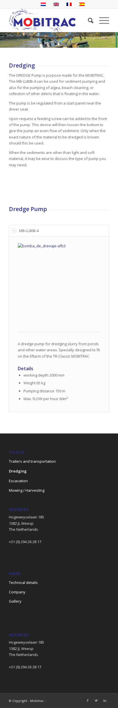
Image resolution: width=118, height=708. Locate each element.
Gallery (15, 601)
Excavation (18, 480)
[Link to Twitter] (96, 700)
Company (17, 592)
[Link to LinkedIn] (105, 700)
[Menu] (101, 20)
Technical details (23, 582)
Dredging (18, 471)
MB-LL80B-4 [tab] (29, 230)
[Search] (87, 20)
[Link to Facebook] (87, 700)
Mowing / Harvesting (26, 490)
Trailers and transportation (32, 461)
